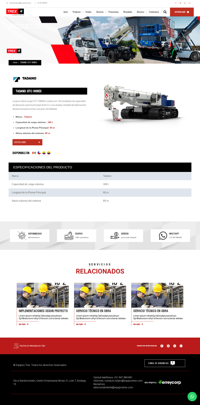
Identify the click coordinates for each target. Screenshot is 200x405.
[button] (192, 396)
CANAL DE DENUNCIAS (158, 363)
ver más (22, 324)
